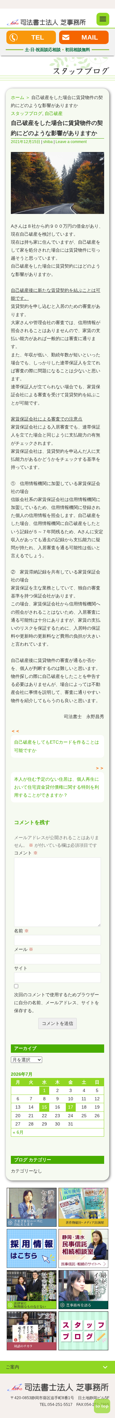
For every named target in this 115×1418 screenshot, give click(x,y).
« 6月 (18, 1132)
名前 (21, 930)
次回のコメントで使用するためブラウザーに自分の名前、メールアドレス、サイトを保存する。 (56, 1002)
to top (102, 1405)
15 (44, 1107)
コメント (26, 852)
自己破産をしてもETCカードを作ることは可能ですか (56, 746)
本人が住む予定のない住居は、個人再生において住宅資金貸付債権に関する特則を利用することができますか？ (56, 787)
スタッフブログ (26, 113)
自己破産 (54, 113)
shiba (48, 142)
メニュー (102, 19)
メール (23, 949)
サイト (20, 968)
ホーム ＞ (20, 97)
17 (70, 1107)
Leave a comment (71, 142)
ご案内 (12, 1366)
